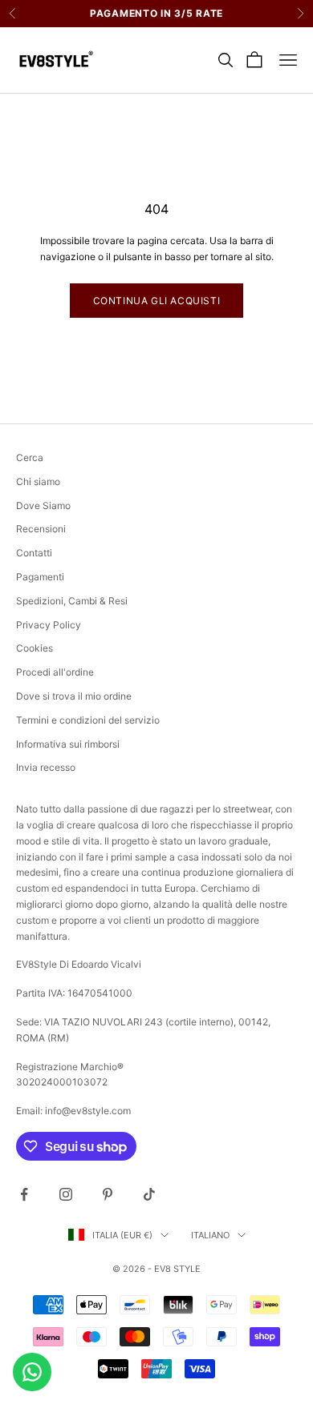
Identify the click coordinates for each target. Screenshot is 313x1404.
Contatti (34, 553)
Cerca (29, 457)
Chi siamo (38, 481)
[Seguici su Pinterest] (108, 1194)
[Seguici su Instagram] (66, 1194)
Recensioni (41, 529)
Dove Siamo (43, 505)
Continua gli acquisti (157, 301)
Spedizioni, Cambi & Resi (72, 601)
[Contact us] (32, 1372)
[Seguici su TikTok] (149, 1194)
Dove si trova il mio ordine (74, 696)
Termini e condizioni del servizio (88, 720)
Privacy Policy (48, 625)
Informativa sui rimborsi (68, 744)
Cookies (34, 648)
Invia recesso (45, 767)
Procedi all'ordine (55, 672)
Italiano (210, 1235)
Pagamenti (40, 577)
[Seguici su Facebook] (24, 1194)
